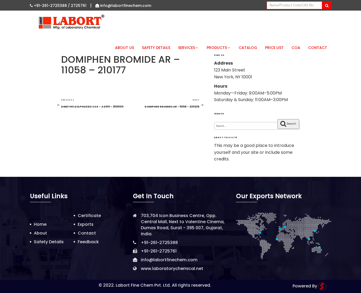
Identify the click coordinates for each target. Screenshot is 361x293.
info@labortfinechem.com (125, 5)
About (40, 233)
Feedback (88, 242)
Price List (274, 47)
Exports (86, 224)
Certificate (89, 216)
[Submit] (326, 5)
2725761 (78, 5)
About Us (124, 47)
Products (217, 47)
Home (40, 224)
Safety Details (156, 47)
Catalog (248, 47)
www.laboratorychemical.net (172, 268)
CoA (295, 47)
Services (186, 47)
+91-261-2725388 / (52, 5)
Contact (317, 47)
